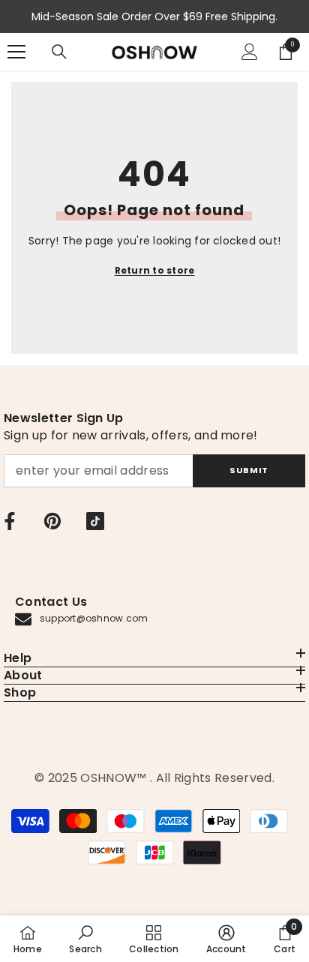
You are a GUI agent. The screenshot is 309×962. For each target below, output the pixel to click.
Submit (249, 470)
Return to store (155, 270)
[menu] (17, 52)
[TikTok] (95, 521)
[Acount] (250, 51)
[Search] (59, 52)
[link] (85, 939)
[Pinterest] (52, 521)
